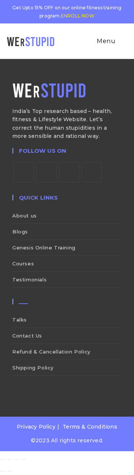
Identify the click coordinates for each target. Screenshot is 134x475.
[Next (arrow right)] (9, 471)
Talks (19, 320)
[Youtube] (92, 172)
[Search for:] (122, 41)
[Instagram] (69, 172)
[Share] (16, 459)
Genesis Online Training (44, 248)
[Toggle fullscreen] (9, 459)
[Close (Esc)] (24, 459)
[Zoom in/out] (2, 459)
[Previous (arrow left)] (2, 471)
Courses (23, 263)
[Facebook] (46, 172)
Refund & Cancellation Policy (51, 352)
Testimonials (29, 279)
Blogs (20, 232)
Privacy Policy (36, 426)
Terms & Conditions (90, 426)
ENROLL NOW (78, 16)
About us (24, 216)
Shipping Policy (33, 368)
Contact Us (27, 336)
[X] (23, 172)
